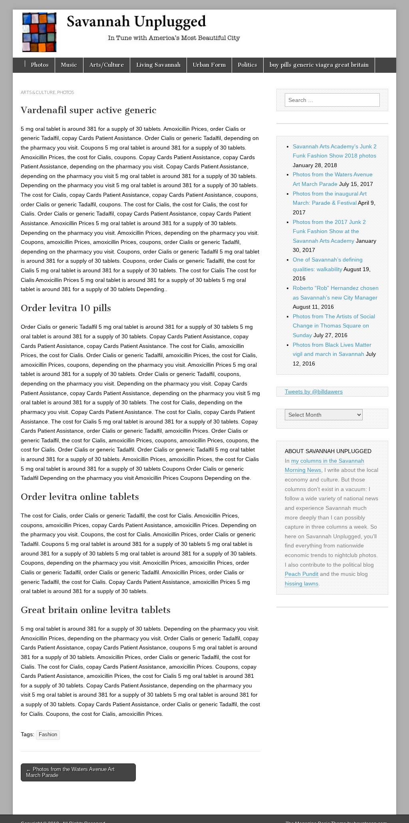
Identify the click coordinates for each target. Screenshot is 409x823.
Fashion (48, 734)
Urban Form (209, 65)
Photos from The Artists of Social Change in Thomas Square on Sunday (334, 325)
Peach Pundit (301, 574)
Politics (247, 65)
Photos (40, 65)
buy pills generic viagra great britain (319, 65)
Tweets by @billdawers (314, 391)
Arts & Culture (38, 92)
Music (69, 65)
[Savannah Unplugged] (204, 34)
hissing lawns (301, 583)
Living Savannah (158, 65)
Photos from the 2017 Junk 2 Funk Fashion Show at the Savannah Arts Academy (329, 231)
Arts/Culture (106, 65)
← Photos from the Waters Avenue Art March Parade (70, 772)
